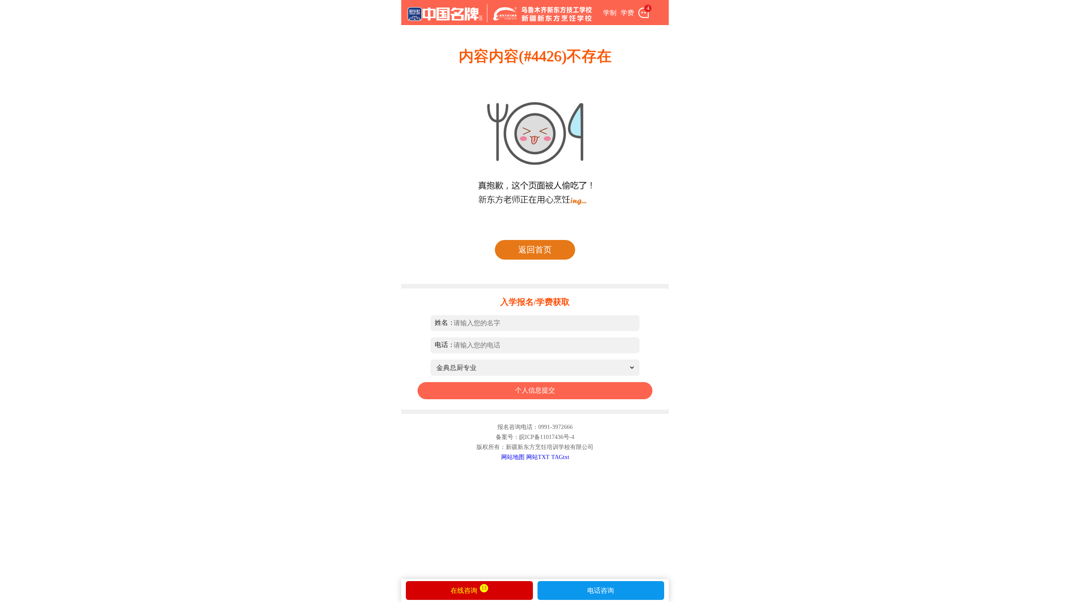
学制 (610, 12)
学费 (627, 12)
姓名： (445, 322)
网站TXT (538, 457)
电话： (445, 344)
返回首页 (535, 249)
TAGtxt (560, 457)
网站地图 (513, 457)
